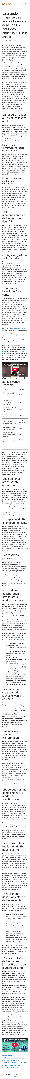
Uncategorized (8, 1055)
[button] (21, 4)
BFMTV (19, 637)
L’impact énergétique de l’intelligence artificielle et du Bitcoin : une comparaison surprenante (14, 1065)
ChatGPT (16, 168)
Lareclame (5, 353)
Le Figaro (22, 639)
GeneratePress (15, 1076)
